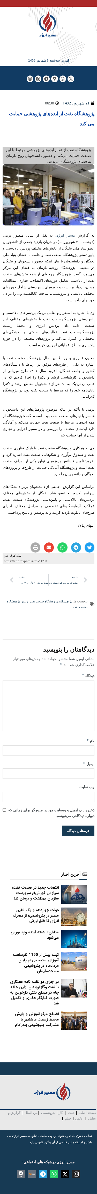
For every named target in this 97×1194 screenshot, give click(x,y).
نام (90, 740)
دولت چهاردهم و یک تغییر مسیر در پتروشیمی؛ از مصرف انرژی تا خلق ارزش (36, 915)
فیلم (67, 1118)
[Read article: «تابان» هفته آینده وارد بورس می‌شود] (74, 939)
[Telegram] (46, 78)
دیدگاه (88, 675)
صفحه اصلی (87, 1112)
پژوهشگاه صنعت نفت (43, 601)
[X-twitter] (71, 78)
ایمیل (88, 763)
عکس (79, 1118)
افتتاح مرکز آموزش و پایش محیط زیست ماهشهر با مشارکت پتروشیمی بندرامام (37, 1019)
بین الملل (31, 1112)
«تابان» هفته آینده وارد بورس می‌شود (35, 935)
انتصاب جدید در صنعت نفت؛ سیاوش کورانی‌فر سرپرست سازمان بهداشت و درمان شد (35, 893)
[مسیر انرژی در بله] (54, 78)
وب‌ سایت (86, 786)
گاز (61, 1112)
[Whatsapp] (62, 78)
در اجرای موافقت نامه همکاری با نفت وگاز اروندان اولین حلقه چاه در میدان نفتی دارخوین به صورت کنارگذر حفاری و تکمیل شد (34, 993)
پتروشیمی (48, 1112)
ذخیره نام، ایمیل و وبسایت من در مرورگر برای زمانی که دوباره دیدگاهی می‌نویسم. (51, 812)
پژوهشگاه (65, 601)
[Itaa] (32, 1174)
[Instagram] (30, 78)
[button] (89, 547)
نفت (71, 1112)
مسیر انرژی (65, 235)
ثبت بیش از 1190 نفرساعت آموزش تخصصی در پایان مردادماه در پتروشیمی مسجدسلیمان (36, 963)
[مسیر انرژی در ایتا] (38, 78)
